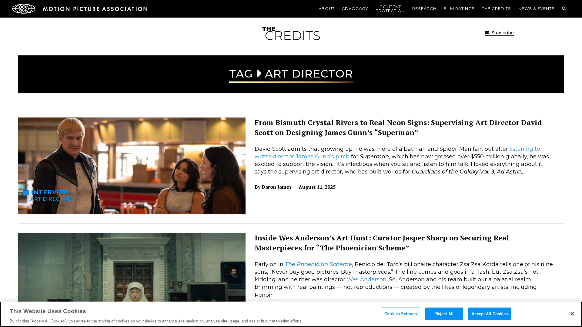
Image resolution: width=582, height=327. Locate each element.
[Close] (572, 313)
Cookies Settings (400, 313)
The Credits (496, 8)
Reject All (444, 313)
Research (424, 8)
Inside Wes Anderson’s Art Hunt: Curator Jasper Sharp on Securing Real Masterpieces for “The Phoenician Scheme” (382, 243)
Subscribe (502, 32)
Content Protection (390, 8)
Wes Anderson (366, 279)
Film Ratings (459, 8)
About (327, 8)
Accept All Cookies (490, 313)
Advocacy (355, 8)
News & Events (536, 8)
